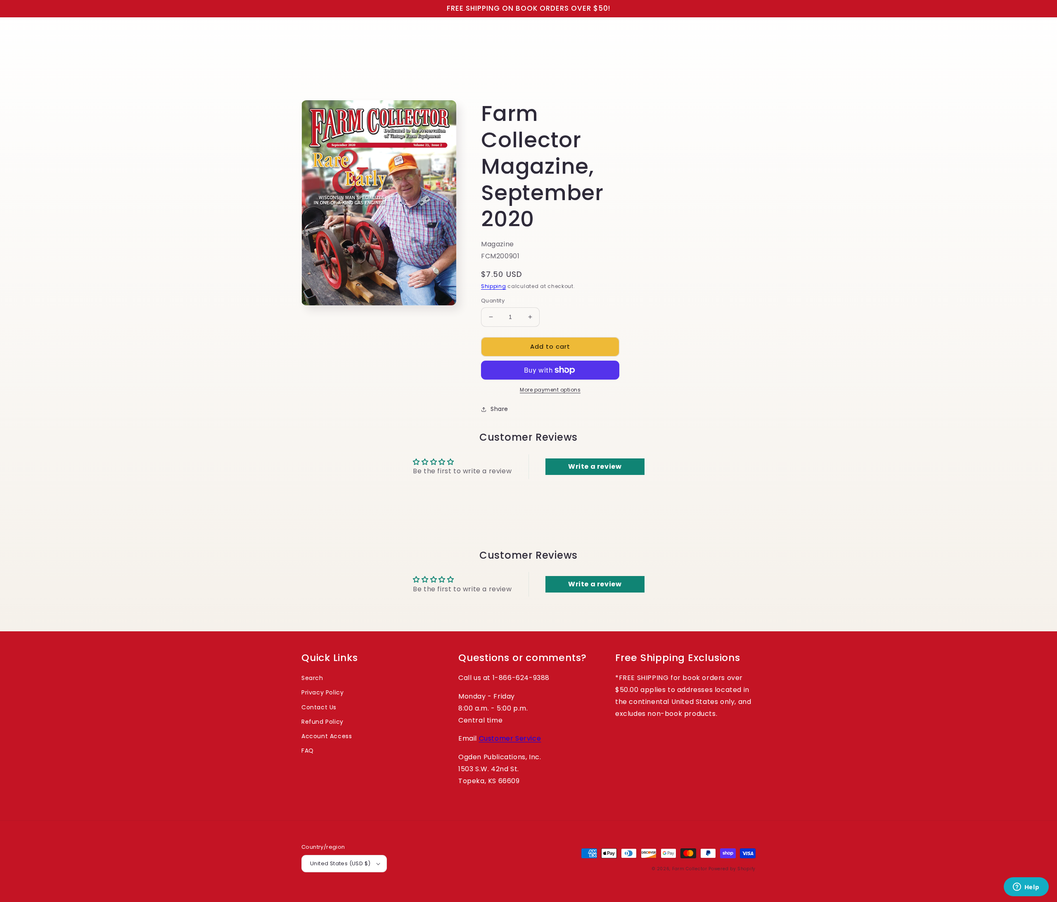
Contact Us (319, 707)
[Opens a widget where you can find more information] (1026, 887)
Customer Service (510, 738)
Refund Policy (322, 722)
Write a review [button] (594, 466)
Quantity (493, 301)
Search (312, 678)
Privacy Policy (322, 692)
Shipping (493, 286)
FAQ (307, 750)
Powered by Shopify (732, 869)
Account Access (326, 736)
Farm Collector (689, 869)
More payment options (550, 389)
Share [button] (499, 409)
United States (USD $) (340, 863)
